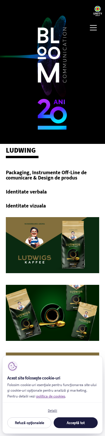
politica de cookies (50, 396)
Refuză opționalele (29, 422)
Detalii (52, 410)
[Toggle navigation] (93, 27)
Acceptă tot (76, 422)
